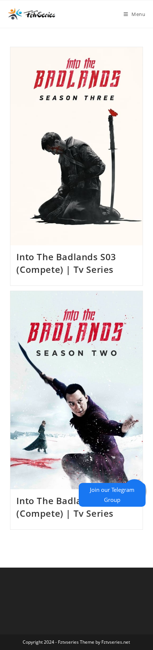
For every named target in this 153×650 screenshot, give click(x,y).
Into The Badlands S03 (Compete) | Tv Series (66, 263)
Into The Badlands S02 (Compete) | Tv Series (66, 506)
